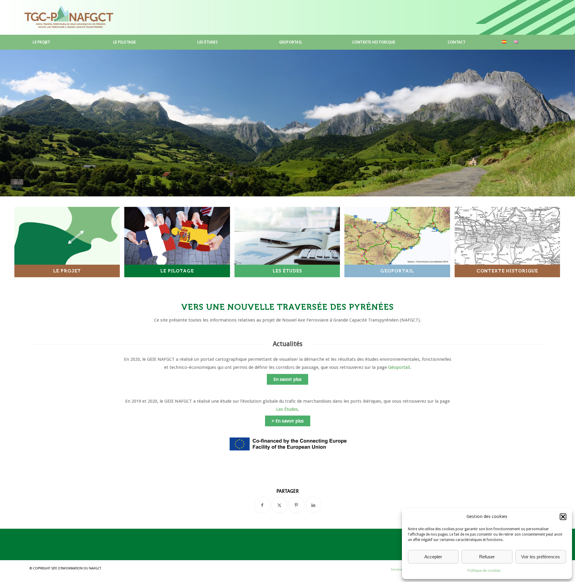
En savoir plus (287, 379)
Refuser (487, 556)
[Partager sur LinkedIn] (313, 505)
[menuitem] (41, 42)
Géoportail (399, 367)
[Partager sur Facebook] (262, 505)
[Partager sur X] (279, 505)
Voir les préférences (540, 556)
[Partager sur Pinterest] (296, 505)
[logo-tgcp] (68, 17)
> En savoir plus (288, 421)
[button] (563, 517)
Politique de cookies (483, 571)
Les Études (287, 409)
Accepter (433, 556)
